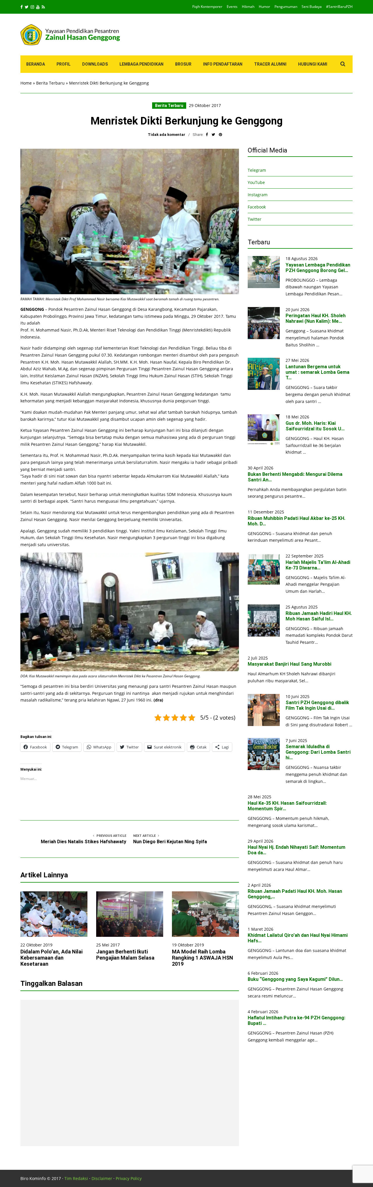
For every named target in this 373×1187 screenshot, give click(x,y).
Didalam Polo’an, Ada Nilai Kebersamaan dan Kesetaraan (51, 957)
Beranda (35, 64)
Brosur (183, 64)
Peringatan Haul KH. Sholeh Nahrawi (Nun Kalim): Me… (316, 318)
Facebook (257, 207)
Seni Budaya (312, 6)
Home (26, 83)
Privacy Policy (129, 1178)
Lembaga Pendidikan (141, 64)
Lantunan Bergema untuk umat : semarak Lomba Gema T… (317, 372)
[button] (129, 221)
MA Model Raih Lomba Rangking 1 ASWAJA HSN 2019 (202, 957)
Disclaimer (102, 1178)
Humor (264, 6)
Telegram (257, 170)
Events (232, 6)
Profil (64, 64)
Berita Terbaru (50, 83)
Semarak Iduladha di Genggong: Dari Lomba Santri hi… (318, 752)
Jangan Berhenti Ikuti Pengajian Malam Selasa (125, 954)
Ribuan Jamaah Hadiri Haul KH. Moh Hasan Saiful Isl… (319, 616)
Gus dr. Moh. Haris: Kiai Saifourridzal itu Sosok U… (315, 426)
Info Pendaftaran (222, 64)
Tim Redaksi (76, 1178)
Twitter (254, 219)
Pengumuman (286, 6)
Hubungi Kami (312, 64)
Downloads (95, 64)
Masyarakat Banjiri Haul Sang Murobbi (289, 664)
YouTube (256, 182)
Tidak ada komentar (166, 134)
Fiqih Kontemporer (207, 6)
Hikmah (248, 6)
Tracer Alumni (270, 64)
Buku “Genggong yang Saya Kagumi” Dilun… (295, 979)
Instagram (258, 194)
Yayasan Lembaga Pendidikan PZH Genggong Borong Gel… (318, 267)
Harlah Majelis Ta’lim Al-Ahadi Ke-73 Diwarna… (318, 565)
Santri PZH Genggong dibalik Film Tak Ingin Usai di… (317, 705)
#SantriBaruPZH (339, 6)
